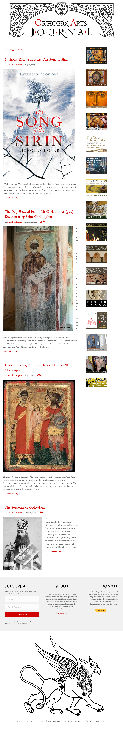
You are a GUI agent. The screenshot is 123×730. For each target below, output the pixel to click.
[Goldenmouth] (96, 382)
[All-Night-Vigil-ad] (96, 165)
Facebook (68, 721)
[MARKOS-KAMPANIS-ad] (96, 209)
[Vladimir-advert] (96, 77)
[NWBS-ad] (96, 275)
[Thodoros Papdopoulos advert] (96, 121)
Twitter (77, 721)
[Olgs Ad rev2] (96, 55)
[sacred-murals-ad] (96, 342)
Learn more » (61, 612)
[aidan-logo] (96, 99)
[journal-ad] (96, 298)
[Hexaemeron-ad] (96, 187)
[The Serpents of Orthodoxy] (22, 543)
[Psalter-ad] (96, 320)
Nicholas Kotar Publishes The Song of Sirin (36, 59)
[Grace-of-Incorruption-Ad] (96, 143)
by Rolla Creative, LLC (94, 721)
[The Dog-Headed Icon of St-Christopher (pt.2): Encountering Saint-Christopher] (38, 278)
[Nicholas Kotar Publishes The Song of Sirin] (39, 124)
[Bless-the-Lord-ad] (96, 231)
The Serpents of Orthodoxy (25, 507)
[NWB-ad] (96, 253)
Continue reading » (11, 197)
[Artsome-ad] (96, 364)
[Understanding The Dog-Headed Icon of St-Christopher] (39, 425)
